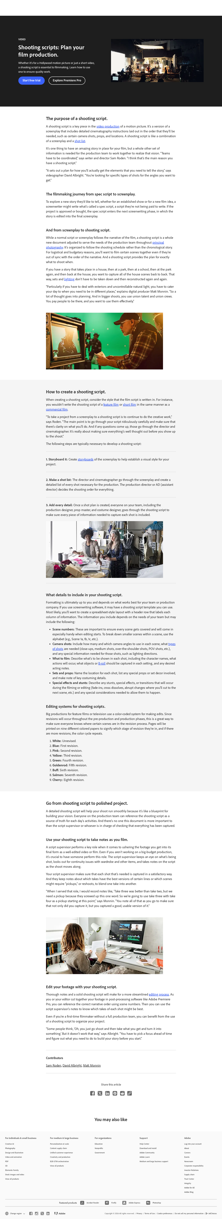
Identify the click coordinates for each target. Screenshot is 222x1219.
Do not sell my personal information (189, 1213)
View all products (12, 1179)
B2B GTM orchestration (59, 1161)
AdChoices (213, 1213)
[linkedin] (48, 1213)
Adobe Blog (188, 1192)
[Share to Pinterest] (115, 1093)
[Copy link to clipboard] (129, 1093)
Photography (10, 1148)
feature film (111, 404)
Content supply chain (58, 1148)
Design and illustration (14, 1153)
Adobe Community (147, 1153)
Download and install (148, 1148)
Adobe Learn (145, 1157)
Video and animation (13, 1157)
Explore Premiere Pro (67, 80)
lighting (69, 279)
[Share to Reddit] (122, 1093)
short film (129, 404)
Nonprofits (99, 1148)
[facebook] (31, 1213)
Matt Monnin (92, 1065)
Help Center (144, 1144)
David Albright (72, 1065)
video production (108, 126)
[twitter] (42, 1213)
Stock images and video (14, 1174)
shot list (80, 141)
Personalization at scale (59, 1144)
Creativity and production (60, 1157)
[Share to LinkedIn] (107, 1093)
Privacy (139, 1213)
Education (99, 1144)
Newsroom (188, 1161)
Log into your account (193, 1144)
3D (6, 1166)
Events (186, 1157)
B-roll (101, 663)
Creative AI (9, 1144)
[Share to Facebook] (92, 1093)
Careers (187, 1153)
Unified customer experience (61, 1153)
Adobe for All (189, 1188)
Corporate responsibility (193, 1166)
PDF (6, 1161)
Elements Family (12, 1170)
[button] (14, 1213)
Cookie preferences (164, 1213)
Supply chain (189, 1174)
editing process (159, 994)
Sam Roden (53, 1065)
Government (100, 1153)
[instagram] (36, 1213)
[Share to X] (100, 1093)
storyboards (85, 459)
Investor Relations (191, 1170)
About (186, 1148)
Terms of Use (149, 1213)
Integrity (187, 1183)
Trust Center (189, 1179)
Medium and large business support (154, 1161)
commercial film (57, 409)
